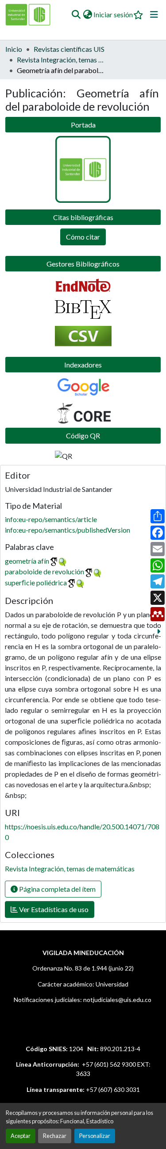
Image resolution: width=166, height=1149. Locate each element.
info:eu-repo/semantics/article (51, 519)
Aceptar (21, 1135)
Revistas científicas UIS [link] (69, 49)
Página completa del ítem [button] (57, 889)
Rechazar (54, 1135)
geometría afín (27, 561)
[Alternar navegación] (154, 14)
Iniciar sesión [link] (113, 14)
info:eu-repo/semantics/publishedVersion (67, 530)
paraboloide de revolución (44, 571)
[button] (75, 14)
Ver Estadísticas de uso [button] (53, 909)
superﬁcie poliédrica (36, 582)
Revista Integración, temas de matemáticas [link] (61, 59)
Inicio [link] (13, 49)
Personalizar (94, 1135)
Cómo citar (83, 236)
